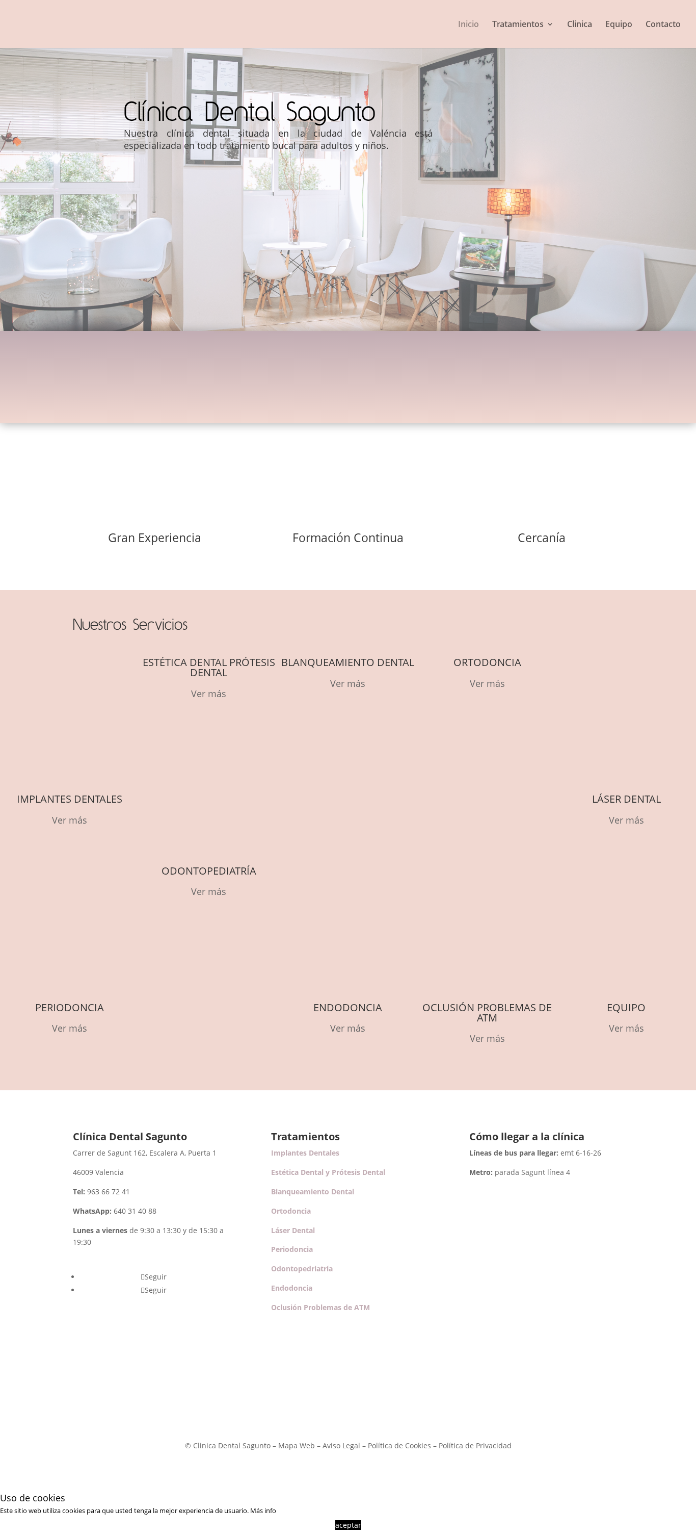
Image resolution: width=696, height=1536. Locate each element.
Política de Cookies (399, 1445)
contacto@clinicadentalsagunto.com (457, 372)
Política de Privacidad (475, 1445)
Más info (263, 1510)
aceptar (348, 1525)
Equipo (618, 25)
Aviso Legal (341, 1445)
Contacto (663, 25)
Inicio (468, 25)
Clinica (579, 25)
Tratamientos (518, 25)
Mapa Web (296, 1445)
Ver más (69, 820)
